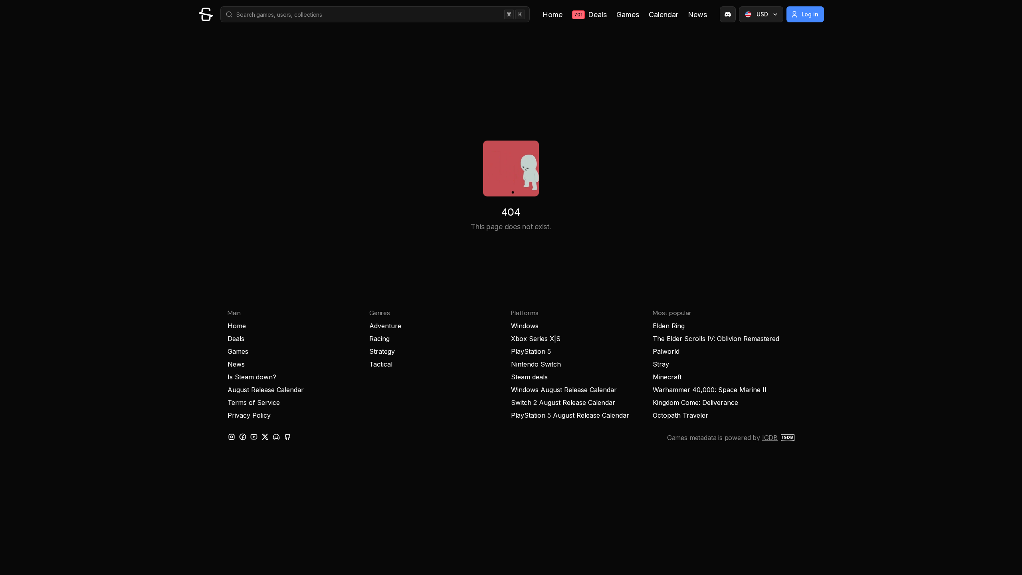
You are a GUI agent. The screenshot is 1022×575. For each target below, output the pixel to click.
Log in (810, 14)
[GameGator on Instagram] (232, 437)
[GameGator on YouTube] (254, 437)
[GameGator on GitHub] (287, 437)
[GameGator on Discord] (728, 14)
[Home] (206, 14)
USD (762, 14)
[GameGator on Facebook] (243, 437)
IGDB (770, 438)
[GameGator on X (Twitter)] (265, 437)
